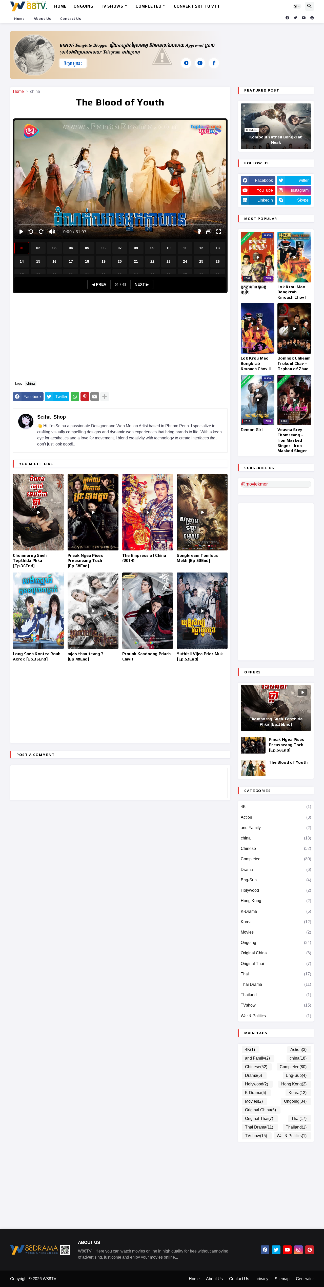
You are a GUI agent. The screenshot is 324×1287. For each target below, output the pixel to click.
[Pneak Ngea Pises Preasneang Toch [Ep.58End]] (93, 512)
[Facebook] (214, 63)
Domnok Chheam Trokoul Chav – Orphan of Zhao (294, 363)
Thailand (276, 995)
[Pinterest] (84, 396)
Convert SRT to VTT (197, 6)
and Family (276, 828)
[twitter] (295, 18)
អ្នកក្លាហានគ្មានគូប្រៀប (254, 289)
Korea (276, 922)
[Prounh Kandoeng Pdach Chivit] (147, 611)
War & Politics (276, 1016)
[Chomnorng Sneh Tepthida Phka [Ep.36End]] (38, 512)
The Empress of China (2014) (144, 558)
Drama (276, 869)
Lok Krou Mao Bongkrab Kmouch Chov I (291, 292)
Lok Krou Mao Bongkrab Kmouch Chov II (256, 363)
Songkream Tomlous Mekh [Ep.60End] (197, 558)
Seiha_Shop (51, 417)
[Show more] (104, 396)
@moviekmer (254, 484)
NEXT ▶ (142, 284)
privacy (261, 1279)
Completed (148, 6)
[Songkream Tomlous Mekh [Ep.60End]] (202, 512)
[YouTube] (200, 63)
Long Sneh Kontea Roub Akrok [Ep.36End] (37, 656)
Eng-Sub (276, 880)
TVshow (276, 1005)
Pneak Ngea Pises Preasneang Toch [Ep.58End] (85, 560)
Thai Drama (276, 984)
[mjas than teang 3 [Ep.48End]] (93, 611)
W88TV (49, 1279)
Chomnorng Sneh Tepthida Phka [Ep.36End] (30, 560)
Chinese (276, 848)
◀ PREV (99, 284)
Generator (305, 1279)
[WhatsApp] (75, 396)
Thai (276, 974)
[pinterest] (312, 18)
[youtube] (304, 18)
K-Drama (276, 911)
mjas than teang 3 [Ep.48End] (86, 656)
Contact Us (70, 18)
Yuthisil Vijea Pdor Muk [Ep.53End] (200, 656)
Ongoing (83, 6)
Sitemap (282, 1279)
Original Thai (276, 963)
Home (60, 6)
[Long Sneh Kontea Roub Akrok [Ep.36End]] (38, 611)
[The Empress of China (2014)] (147, 512)
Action (276, 817)
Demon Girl (251, 429)
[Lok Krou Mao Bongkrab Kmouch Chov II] (257, 328)
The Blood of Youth (288, 762)
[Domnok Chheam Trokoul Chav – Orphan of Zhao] (294, 328)
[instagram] (298, 1249)
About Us (42, 18)
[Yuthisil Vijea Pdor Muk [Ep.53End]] (202, 611)
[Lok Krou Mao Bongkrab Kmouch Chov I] (294, 257)
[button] (297, 6)
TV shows (112, 6)
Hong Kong (276, 901)
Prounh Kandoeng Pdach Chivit (146, 656)
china (35, 92)
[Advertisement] (123, 338)
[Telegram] (186, 63)
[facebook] (287, 18)
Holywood (276, 890)
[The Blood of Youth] (253, 768)
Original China (276, 953)
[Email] (94, 396)
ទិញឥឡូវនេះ (73, 63)
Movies (276, 932)
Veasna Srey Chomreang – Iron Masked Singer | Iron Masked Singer (292, 440)
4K (276, 807)
